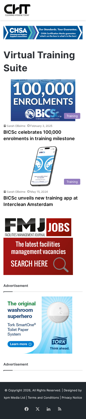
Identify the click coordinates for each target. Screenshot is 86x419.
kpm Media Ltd (14, 397)
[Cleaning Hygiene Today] (17, 10)
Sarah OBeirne (16, 126)
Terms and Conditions (43, 397)
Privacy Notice (72, 397)
